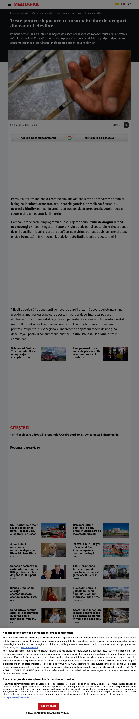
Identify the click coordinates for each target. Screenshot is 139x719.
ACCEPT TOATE (48, 706)
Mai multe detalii (29, 647)
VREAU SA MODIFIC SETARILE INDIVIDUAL (47, 713)
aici (41, 664)
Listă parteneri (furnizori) (16, 697)
